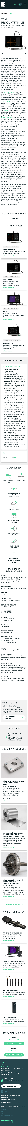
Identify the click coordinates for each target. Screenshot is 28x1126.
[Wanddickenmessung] (14, 530)
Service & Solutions (8, 1100)
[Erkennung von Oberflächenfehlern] (14, 556)
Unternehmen (6, 1102)
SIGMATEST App (6, 101)
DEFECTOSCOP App (9, 92)
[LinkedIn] (2, 1091)
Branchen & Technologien (10, 1096)
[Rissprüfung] (21, 477)
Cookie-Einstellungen (7, 1115)
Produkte (4, 1098)
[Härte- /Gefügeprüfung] (14, 505)
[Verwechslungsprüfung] (14, 517)
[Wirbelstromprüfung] (9, 477)
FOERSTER (4, 13)
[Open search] (20, 4)
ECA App (6, 110)
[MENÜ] (25, 4)
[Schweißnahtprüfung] (14, 543)
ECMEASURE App (6, 117)
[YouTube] (6, 1091)
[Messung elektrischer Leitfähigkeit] (14, 491)
